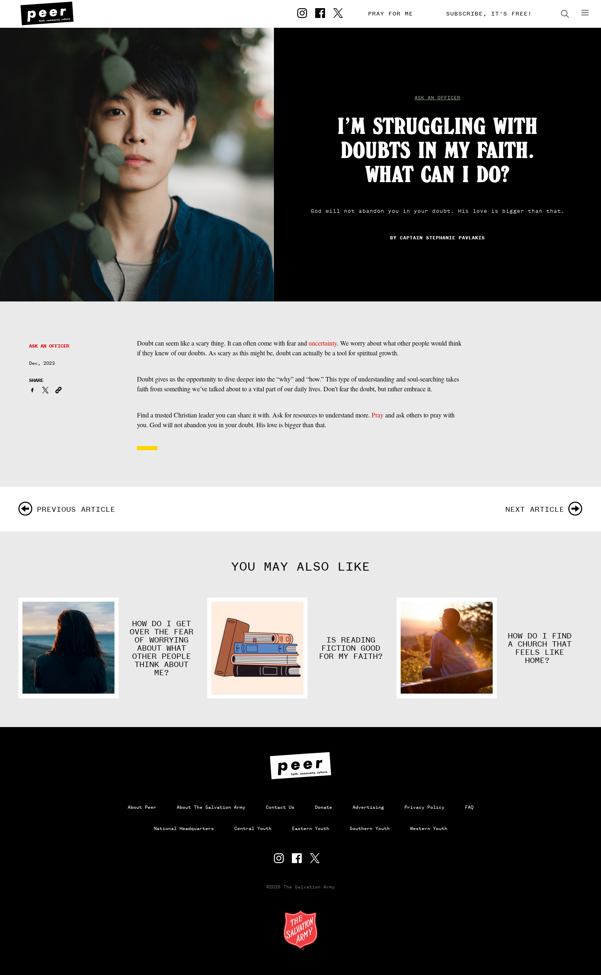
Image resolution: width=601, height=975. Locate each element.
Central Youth (252, 828)
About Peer (142, 807)
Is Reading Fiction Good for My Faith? (351, 648)
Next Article (534, 509)
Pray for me (390, 13)
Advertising (368, 807)
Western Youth (428, 828)
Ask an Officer (437, 97)
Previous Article (76, 509)
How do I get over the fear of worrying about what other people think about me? (161, 648)
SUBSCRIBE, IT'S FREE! (489, 13)
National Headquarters (184, 828)
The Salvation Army (300, 930)
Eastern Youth (310, 828)
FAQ (469, 807)
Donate (323, 807)
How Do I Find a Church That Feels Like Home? (540, 648)
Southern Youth (370, 828)
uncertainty (323, 343)
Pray (377, 415)
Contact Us (280, 807)
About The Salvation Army (211, 807)
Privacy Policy (424, 807)
